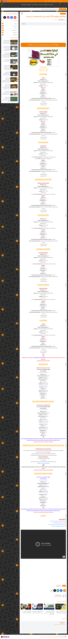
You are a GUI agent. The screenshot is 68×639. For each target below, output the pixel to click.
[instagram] (3, 1)
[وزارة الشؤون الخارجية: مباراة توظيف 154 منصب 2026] (26, 607)
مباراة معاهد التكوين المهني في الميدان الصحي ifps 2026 (6, 49)
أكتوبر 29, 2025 (7, 59)
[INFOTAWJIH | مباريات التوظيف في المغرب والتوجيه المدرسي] (61, 4)
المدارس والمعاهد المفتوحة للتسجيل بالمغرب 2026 (7, 68)
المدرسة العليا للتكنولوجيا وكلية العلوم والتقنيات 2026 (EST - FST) (6, 81)
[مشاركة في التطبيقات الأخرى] (51, 590)
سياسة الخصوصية (54, 1)
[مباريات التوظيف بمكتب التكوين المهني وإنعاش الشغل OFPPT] (60, 607)
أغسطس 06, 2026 (7, 65)
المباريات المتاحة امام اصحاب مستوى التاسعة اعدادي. (56, 524)
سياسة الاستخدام (60, 1)
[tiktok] (1, 1)
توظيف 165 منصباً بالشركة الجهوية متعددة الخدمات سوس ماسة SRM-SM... (49, 613)
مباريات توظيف (47, 4)
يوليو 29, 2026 (7, 78)
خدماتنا (51, 4)
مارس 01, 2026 (7, 91)
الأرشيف (49, 1)
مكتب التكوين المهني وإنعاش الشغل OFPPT (58, 526)
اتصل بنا (45, 1)
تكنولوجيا (28, 4)
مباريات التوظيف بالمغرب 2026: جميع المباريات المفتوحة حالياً (6, 88)
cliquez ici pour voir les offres (43, 463)
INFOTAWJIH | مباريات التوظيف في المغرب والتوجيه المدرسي (49, 637)
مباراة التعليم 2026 (6, 61)
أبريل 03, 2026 (7, 97)
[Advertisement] (43, 35)
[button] (61, 590)
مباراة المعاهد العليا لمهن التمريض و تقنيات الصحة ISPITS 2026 (6, 56)
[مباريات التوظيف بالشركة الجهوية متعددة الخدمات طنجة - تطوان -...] (37, 607)
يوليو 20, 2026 (7, 85)
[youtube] (7, 1)
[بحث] (2, 4)
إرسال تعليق (62, 622)
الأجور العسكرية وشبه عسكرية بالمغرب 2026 (6, 93)
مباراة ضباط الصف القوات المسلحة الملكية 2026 (6, 100)
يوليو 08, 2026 (7, 53)
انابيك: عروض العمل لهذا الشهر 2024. (59, 523)
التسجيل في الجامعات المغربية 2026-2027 (6, 42)
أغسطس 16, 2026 (7, 40)
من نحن (65, 1)
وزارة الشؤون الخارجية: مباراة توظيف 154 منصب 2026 (26, 612)
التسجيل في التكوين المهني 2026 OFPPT (6, 74)
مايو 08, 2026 (7, 72)
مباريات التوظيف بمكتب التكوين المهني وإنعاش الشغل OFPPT (48, 9)
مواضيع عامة (23, 4)
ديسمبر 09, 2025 (7, 46)
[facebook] (5, 1)
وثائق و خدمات (34, 4)
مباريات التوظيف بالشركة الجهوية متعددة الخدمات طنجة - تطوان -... (37, 613)
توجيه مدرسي (40, 4)
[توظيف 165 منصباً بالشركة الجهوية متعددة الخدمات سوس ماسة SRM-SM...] (49, 607)
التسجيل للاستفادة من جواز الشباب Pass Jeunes (57, 521)
